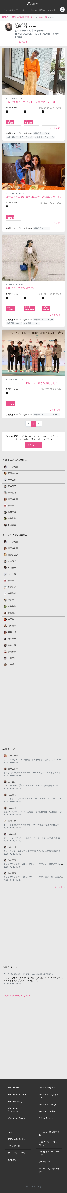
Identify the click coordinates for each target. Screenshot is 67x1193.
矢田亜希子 (13, 755)
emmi (35, 26)
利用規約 (12, 1160)
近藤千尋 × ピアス (41, 133)
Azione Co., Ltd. (46, 1118)
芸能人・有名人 (38, 10)
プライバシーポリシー (18, 1153)
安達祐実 (12, 651)
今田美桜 (12, 480)
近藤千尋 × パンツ (31, 323)
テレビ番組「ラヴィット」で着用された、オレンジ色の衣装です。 (33, 101)
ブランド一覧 (14, 1146)
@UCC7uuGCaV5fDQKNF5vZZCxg (34, 34)
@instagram (44, 1162)
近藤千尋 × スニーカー (43, 319)
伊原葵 (11, 600)
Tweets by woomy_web (16, 995)
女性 (57, 34)
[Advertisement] (33, 706)
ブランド (52, 10)
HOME (5, 17)
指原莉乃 (12, 492)
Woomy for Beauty (16, 1118)
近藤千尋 (43, 17)
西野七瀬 (12, 632)
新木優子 (12, 486)
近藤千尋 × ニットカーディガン (19, 137)
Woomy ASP (13, 1087)
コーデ (25, 10)
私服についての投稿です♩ (21, 288)
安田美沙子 (13, 769)
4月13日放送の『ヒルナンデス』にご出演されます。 (30, 974)
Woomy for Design (47, 1104)
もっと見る (54, 128)
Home (10, 1132)
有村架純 (12, 593)
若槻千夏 (12, 821)
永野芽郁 (12, 518)
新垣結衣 (12, 613)
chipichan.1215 (24, 31)
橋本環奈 (12, 638)
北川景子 (12, 626)
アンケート (33, 444)
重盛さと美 (13, 499)
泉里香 (11, 664)
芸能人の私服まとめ (17, 1139)
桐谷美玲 (12, 512)
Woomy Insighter (47, 1087)
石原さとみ (13, 473)
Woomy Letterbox (47, 1111)
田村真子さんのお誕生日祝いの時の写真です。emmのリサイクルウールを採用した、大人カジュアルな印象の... (33, 196)
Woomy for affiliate (17, 1094)
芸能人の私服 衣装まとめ (23, 17)
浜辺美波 (12, 834)
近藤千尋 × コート (41, 228)
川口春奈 (12, 525)
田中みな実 (13, 467)
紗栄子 (11, 505)
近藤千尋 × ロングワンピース (46, 414)
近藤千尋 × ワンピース (44, 137)
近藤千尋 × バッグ (14, 323)
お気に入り (21, 42)
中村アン (12, 658)
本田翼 (11, 619)
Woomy (32, 3)
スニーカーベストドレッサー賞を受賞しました (32, 383)
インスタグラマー (12, 10)
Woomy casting (15, 1101)
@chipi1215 (42, 31)
